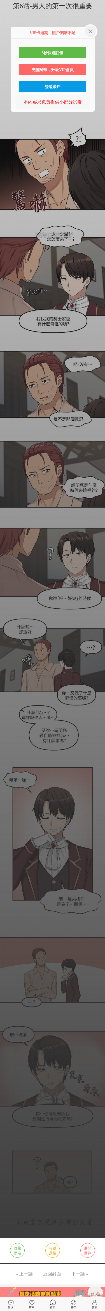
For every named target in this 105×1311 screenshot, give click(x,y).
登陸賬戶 (52, 86)
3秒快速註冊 (52, 52)
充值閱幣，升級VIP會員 (53, 69)
